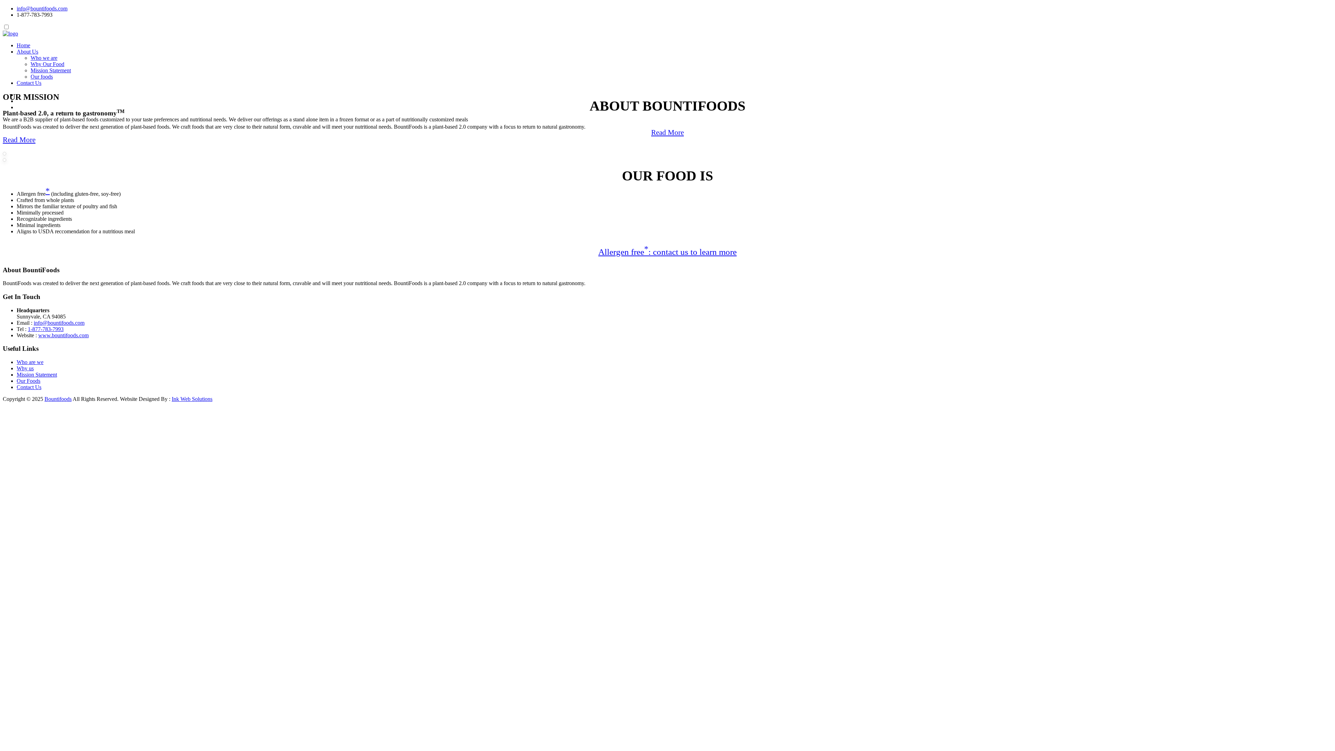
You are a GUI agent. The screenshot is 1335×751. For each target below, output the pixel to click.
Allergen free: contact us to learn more (667, 252)
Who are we (30, 362)
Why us (25, 368)
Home (23, 45)
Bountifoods (58, 399)
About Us (27, 52)
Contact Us (29, 83)
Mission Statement (51, 70)
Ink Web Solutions (192, 399)
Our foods (42, 77)
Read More (667, 132)
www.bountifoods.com (63, 335)
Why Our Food (47, 64)
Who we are (44, 58)
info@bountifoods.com (42, 8)
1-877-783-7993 (46, 329)
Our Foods (28, 381)
